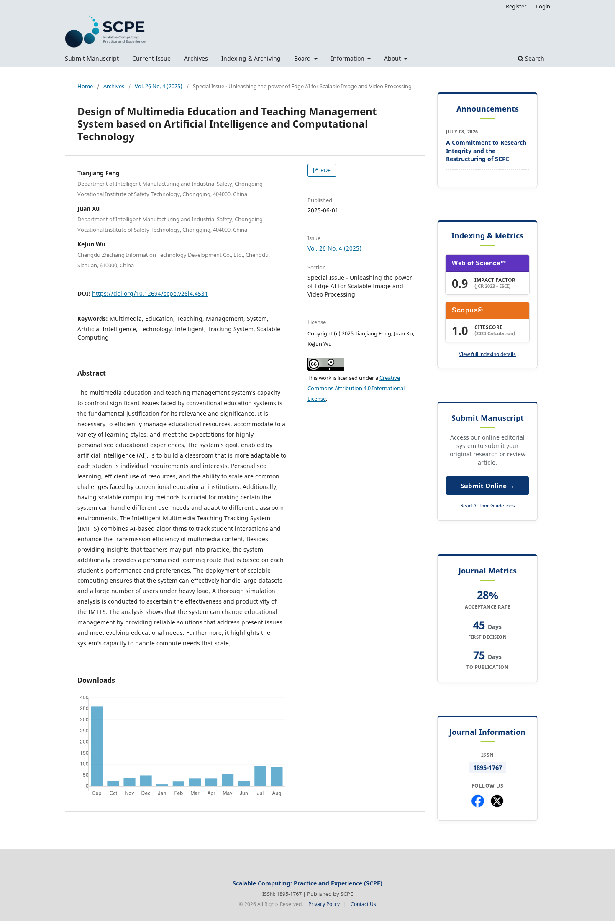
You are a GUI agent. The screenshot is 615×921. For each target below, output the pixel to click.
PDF (325, 170)
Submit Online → (488, 485)
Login (543, 6)
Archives (196, 58)
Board (303, 58)
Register (516, 6)
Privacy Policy (324, 904)
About (393, 58)
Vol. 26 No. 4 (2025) (158, 86)
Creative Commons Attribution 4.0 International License (356, 388)
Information (348, 58)
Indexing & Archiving (251, 58)
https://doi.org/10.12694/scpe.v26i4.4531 (150, 293)
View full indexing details (487, 354)
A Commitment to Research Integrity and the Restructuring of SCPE (486, 150)
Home (85, 86)
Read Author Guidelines (487, 505)
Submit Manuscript (92, 58)
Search (533, 58)
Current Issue (151, 58)
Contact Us (363, 904)
